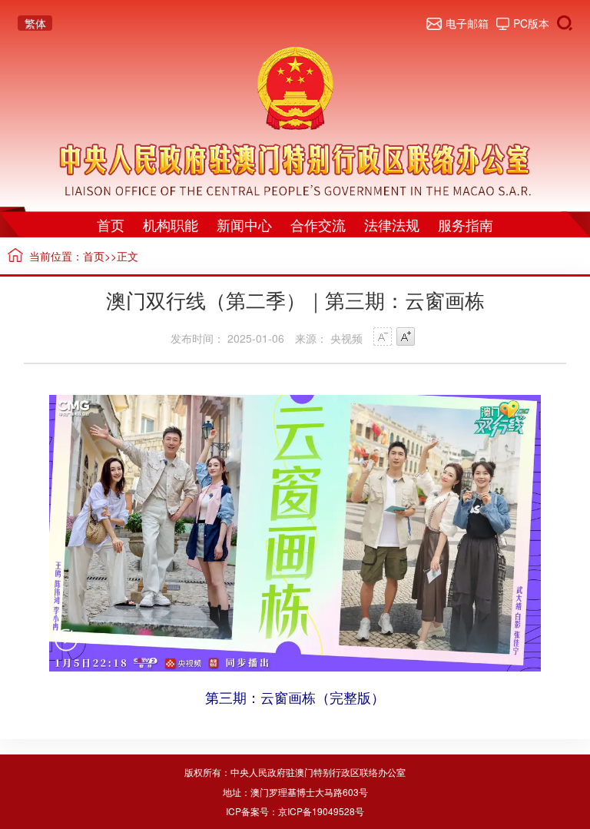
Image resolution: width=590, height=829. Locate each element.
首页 (110, 224)
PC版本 (531, 23)
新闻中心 (244, 224)
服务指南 (465, 224)
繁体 (35, 23)
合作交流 (318, 224)
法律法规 (391, 224)
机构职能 (170, 224)
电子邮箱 (467, 23)
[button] (66, 650)
